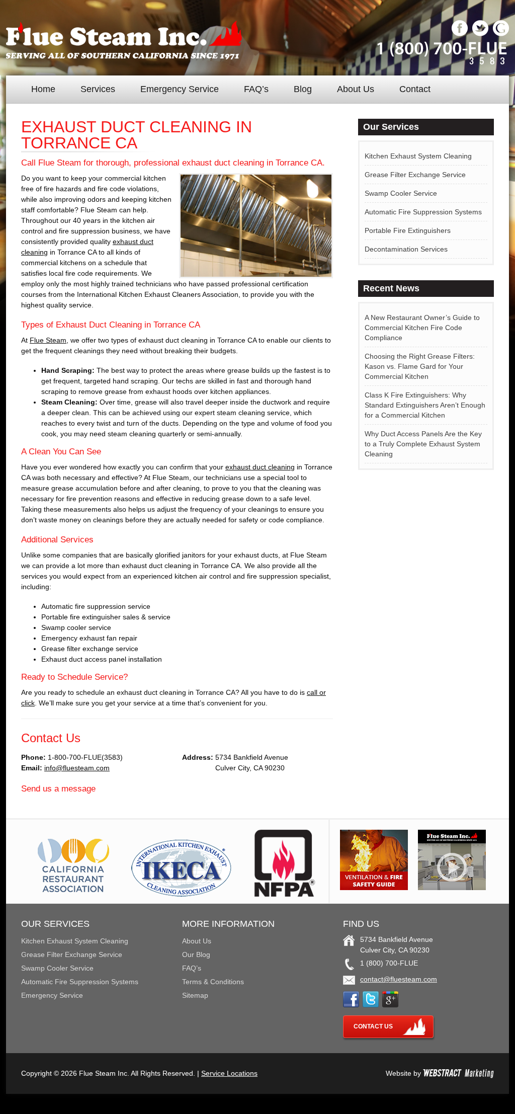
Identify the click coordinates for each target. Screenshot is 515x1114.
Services (97, 89)
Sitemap (195, 995)
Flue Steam (48, 340)
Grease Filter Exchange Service (415, 175)
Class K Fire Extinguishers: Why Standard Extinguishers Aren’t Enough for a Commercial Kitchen (425, 405)
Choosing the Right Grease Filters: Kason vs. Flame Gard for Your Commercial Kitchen (420, 366)
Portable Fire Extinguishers (408, 230)
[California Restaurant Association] (72, 894)
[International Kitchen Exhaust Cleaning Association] (181, 894)
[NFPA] (284, 894)
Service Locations (229, 1073)
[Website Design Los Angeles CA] (458, 1073)
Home (43, 89)
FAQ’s (256, 89)
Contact (415, 89)
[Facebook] (460, 34)
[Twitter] (480, 34)
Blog (303, 89)
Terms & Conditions (213, 982)
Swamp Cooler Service (401, 193)
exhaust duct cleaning (260, 467)
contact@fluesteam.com (398, 979)
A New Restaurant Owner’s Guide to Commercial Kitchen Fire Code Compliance (422, 327)
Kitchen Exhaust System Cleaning (418, 156)
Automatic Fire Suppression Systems (423, 212)
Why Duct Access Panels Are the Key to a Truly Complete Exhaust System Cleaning (423, 444)
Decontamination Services (406, 249)
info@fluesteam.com (77, 768)
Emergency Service (179, 89)
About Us (355, 89)
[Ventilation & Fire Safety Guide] (374, 888)
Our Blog (196, 954)
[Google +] (501, 34)
